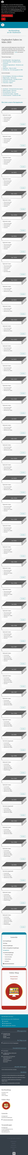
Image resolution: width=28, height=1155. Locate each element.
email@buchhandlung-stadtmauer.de (9, 1053)
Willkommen (13, 1141)
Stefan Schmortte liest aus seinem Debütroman (16, 1075)
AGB (13, 1149)
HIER (16, 52)
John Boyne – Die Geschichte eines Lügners (13, 88)
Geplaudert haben (7, 115)
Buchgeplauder (6, 950)
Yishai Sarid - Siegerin (8, 82)
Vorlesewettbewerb (5, 1130)
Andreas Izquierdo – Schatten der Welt (12, 95)
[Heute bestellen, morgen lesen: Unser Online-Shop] (14, 991)
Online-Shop (14, 973)
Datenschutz (13, 1147)
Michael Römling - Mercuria (9, 92)
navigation (2, 24)
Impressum (13, 1145)
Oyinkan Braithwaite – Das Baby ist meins (12, 79)
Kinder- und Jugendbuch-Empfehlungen (11, 948)
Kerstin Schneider (8, 956)
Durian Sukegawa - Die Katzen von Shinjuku (13, 76)
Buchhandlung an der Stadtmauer (14, 31)
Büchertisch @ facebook (9, 963)
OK (3, 19)
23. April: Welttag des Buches (7, 1129)
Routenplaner (15, 1043)
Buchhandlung (6, 1090)
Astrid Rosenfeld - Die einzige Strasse (11, 60)
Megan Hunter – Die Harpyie (9, 77)
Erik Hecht (7, 961)
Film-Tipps (5, 943)
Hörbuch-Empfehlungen (8, 945)
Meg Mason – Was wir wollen (9, 68)
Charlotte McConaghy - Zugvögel (10, 93)
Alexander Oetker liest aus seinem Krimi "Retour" (16, 1077)
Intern (13, 1150)
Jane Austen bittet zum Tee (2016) (14, 1083)
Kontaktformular (6, 1054)
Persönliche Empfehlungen (8, 952)
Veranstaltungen (7, 1125)
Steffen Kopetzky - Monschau (9, 90)
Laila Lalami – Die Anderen (9, 81)
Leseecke (14, 937)
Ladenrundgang (5, 1095)
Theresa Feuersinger (9, 954)
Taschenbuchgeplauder (8, 740)
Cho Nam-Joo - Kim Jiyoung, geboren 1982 (13, 69)
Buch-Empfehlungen (7, 941)
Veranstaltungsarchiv (6, 1131)
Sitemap (13, 1143)
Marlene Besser (8, 959)
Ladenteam (4, 1094)
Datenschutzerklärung (16, 9)
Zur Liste (23, 124)
